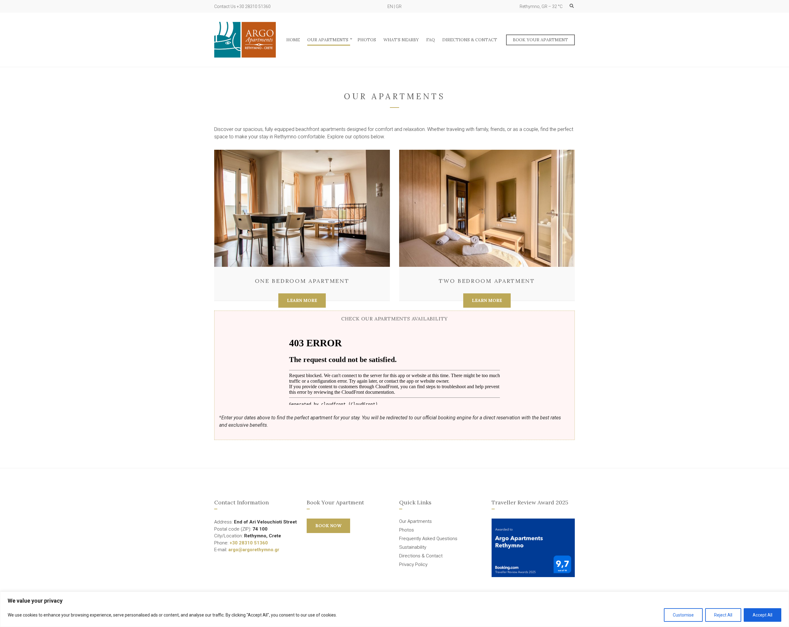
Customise (683, 615)
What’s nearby (401, 40)
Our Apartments (327, 40)
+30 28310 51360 (249, 543)
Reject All (723, 615)
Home (293, 40)
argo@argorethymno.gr (253, 549)
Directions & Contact (469, 40)
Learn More (302, 300)
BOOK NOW (328, 525)
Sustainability (412, 547)
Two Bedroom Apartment (487, 280)
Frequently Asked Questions (428, 538)
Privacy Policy (413, 564)
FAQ (430, 40)
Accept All (762, 615)
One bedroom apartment (302, 280)
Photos (367, 40)
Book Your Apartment (540, 40)
